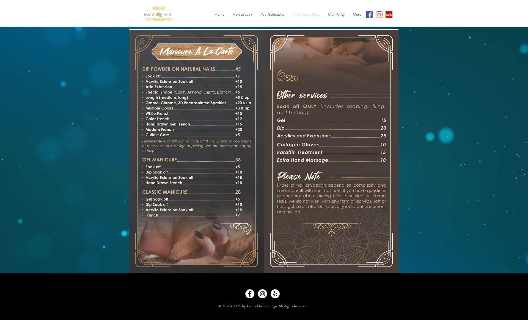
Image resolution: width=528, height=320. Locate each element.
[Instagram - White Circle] (262, 293)
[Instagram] (379, 14)
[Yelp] (389, 14)
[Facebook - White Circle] (249, 293)
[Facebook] (369, 14)
